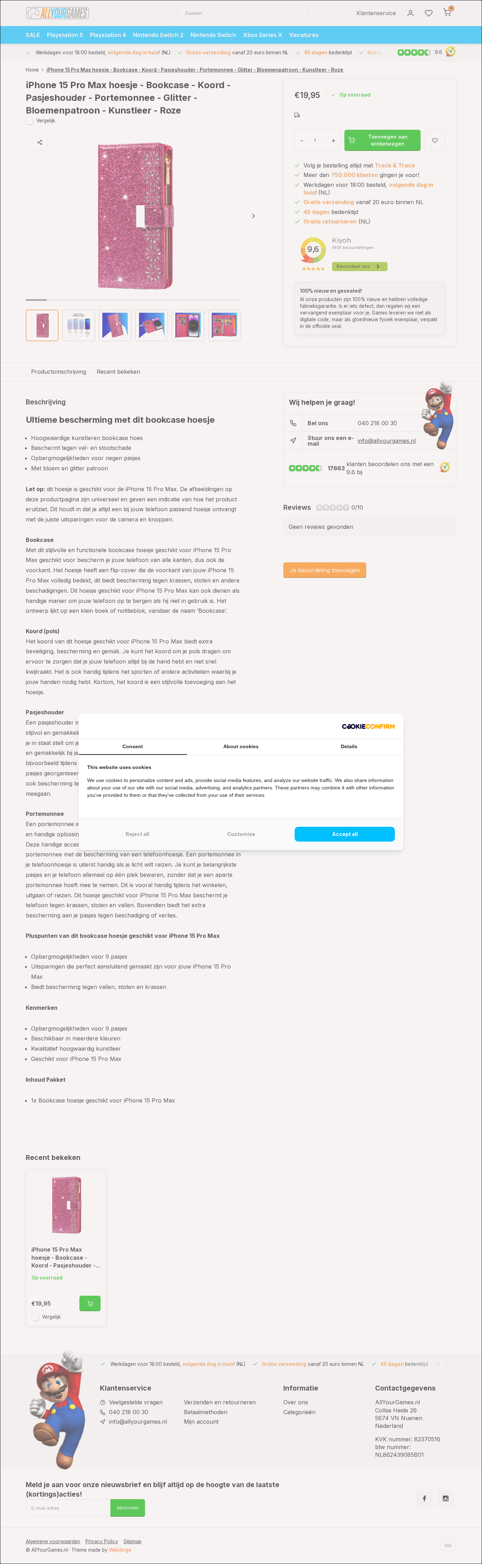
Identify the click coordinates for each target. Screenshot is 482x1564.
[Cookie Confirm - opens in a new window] (368, 726)
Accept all (345, 834)
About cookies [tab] (241, 746)
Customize (241, 834)
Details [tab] (349, 746)
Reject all (137, 834)
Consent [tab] (132, 746)
